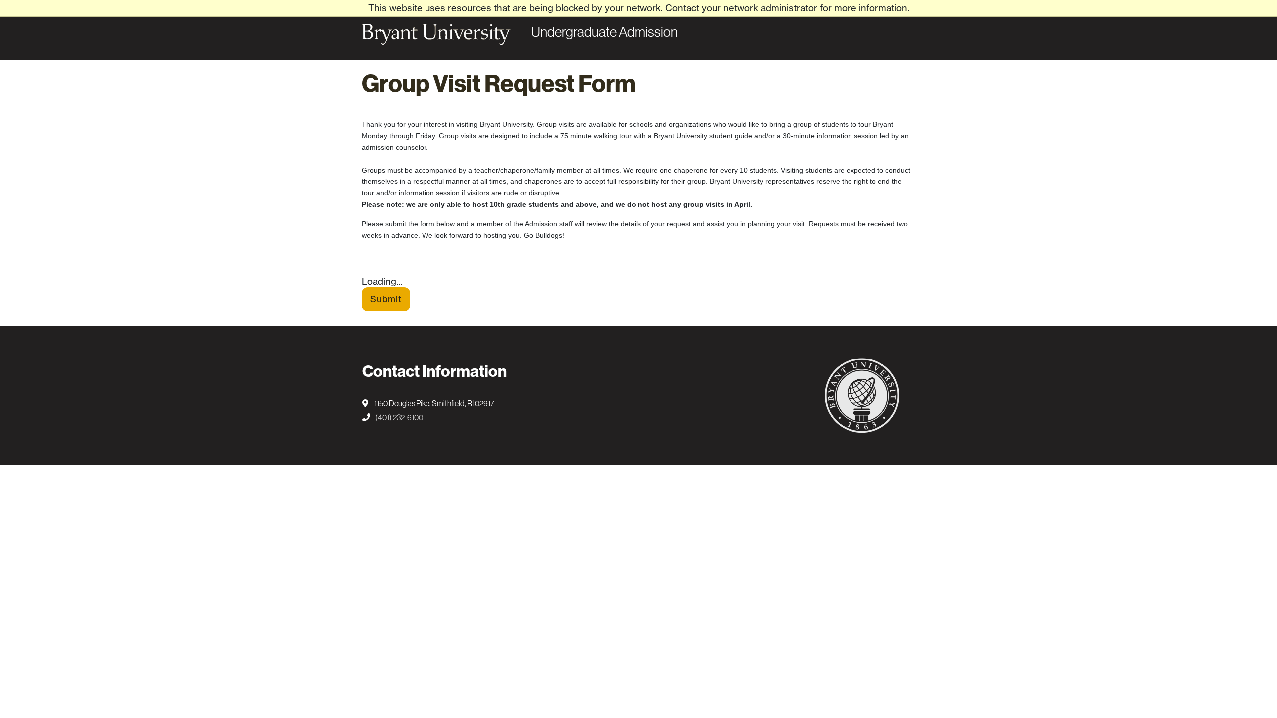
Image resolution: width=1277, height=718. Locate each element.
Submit (386, 299)
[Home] (436, 34)
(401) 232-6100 (399, 417)
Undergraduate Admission (604, 32)
